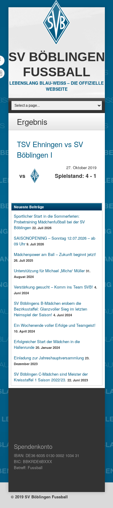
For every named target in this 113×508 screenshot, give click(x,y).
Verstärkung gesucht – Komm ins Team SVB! (53, 287)
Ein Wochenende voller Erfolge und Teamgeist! (55, 325)
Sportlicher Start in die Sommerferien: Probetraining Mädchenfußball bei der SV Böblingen (49, 221)
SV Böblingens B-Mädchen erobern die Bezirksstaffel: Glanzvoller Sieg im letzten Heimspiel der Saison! (50, 308)
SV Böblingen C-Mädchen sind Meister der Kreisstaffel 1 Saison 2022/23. (51, 377)
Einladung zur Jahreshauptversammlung (49, 358)
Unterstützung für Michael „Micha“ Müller (49, 270)
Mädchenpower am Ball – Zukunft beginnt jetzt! (55, 254)
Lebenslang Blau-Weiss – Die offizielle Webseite (56, 86)
